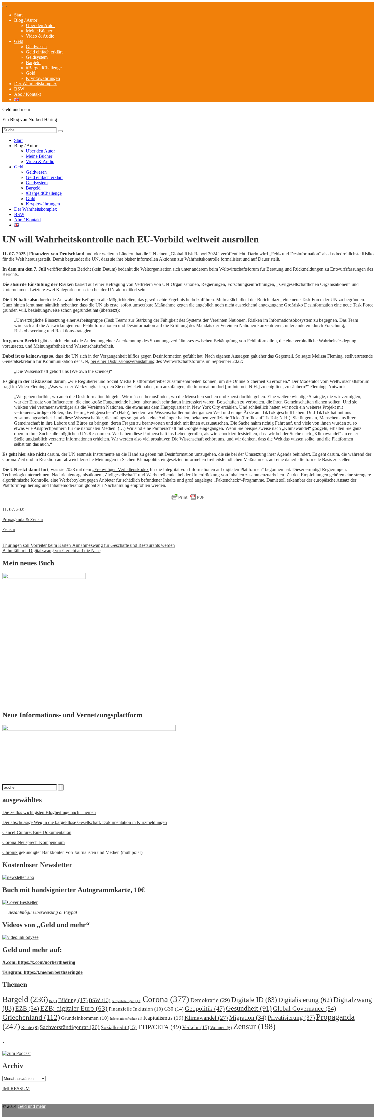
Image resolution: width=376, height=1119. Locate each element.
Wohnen (221, 1027)
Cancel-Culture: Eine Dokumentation (36, 832)
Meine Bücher (39, 30)
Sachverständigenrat (70, 1027)
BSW (19, 88)
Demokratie (210, 1000)
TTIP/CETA (159, 1027)
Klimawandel (206, 1017)
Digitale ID (254, 1000)
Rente (29, 1027)
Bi (53, 1001)
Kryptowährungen (43, 78)
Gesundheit (249, 1008)
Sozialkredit (119, 1027)
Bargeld (33, 62)
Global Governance (304, 1008)
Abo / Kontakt (27, 94)
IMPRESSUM (16, 1088)
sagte (306, 356)
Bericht (84, 269)
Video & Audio (40, 35)
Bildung (73, 1000)
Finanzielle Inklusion (136, 1009)
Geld (18, 41)
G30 (174, 1009)
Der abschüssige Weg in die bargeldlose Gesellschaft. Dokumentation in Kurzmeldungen (84, 822)
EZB (27, 1008)
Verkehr (195, 1027)
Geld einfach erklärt (44, 51)
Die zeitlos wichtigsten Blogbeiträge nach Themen (49, 812)
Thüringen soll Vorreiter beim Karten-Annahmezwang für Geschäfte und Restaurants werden (88, 545)
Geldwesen (36, 46)
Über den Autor (40, 25)
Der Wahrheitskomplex (35, 83)
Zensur (8, 529)
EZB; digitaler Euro (74, 1008)
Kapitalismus (163, 1018)
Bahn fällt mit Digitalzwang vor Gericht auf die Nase (51, 550)
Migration (247, 1017)
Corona (165, 999)
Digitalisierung (305, 1000)
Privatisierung (291, 1017)
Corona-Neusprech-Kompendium (33, 842)
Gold (30, 73)
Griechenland (31, 1017)
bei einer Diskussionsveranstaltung (122, 361)
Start (18, 14)
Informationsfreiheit (126, 1018)
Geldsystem (37, 57)
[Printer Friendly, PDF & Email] (188, 497)
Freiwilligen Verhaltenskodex (121, 469)
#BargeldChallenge (44, 67)
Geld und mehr (32, 1106)
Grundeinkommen (85, 1018)
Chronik (10, 852)
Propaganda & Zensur (22, 519)
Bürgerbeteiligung (126, 1001)
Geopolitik (205, 1008)
